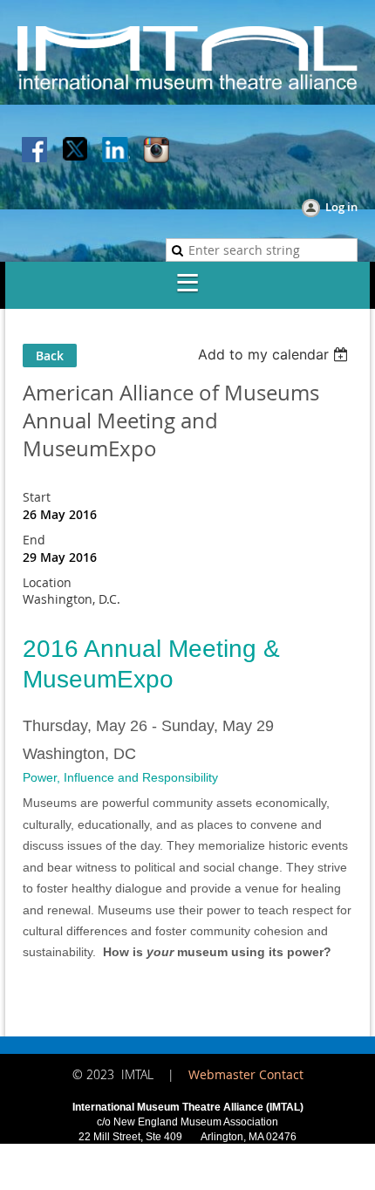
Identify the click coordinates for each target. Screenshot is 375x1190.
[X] (76, 151)
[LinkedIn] (116, 151)
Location (47, 582)
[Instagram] (156, 151)
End (34, 539)
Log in (341, 207)
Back (50, 355)
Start (37, 497)
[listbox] (275, 354)
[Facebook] (36, 151)
